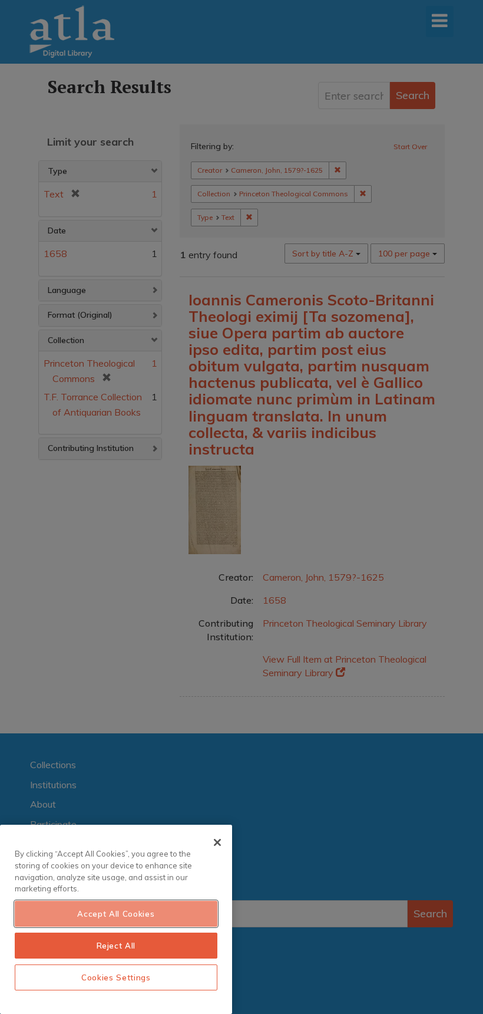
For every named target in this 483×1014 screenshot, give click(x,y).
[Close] (217, 842)
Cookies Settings (116, 977)
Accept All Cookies (115, 913)
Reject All (116, 945)
